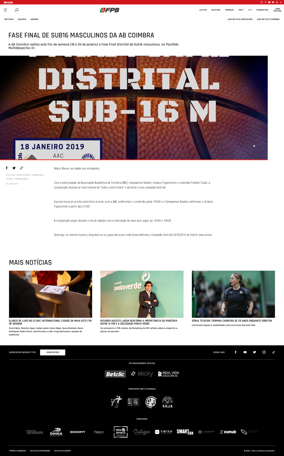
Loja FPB (203, 10)
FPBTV (240, 10)
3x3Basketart (262, 10)
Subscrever (52, 352)
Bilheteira (216, 10)
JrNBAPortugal (277, 10)
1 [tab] (254, 146)
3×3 (249, 10)
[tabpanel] (134, 107)
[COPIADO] (21, 168)
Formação (229, 10)
